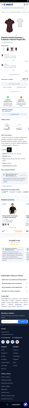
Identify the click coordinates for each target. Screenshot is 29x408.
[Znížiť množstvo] (6, 60)
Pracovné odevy (5, 362)
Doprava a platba (5, 386)
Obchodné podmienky (7, 383)
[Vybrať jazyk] (28, 1)
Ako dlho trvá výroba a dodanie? (11, 291)
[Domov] (8, 4)
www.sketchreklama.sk (7, 334)
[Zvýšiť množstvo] (13, 60)
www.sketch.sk (5, 332)
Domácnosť (4, 365)
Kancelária (4, 359)
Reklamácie (4, 389)
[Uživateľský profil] (24, 4)
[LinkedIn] (12, 342)
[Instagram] (8, 342)
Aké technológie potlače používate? (12, 283)
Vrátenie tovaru (5, 392)
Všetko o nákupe (5, 377)
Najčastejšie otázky (6, 380)
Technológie (16, 356)
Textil (8, 12)
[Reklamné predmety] (2, 4)
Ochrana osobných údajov (8, 395)
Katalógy (15, 353)
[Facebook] (3, 342)
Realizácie (15, 359)
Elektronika (4, 353)
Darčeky (3, 356)
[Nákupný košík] (27, 4)
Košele (23, 12)
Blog (14, 362)
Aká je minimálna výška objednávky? (12, 287)
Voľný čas (3, 368)
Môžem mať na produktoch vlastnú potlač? (14, 279)
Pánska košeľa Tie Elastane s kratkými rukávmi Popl (10, 216)
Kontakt (15, 365)
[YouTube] (17, 342)
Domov (4, 12)
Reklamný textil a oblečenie (15, 12)
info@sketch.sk (18, 337)
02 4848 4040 (6, 337)
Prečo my (15, 350)
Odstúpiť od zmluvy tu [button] (7, 398)
